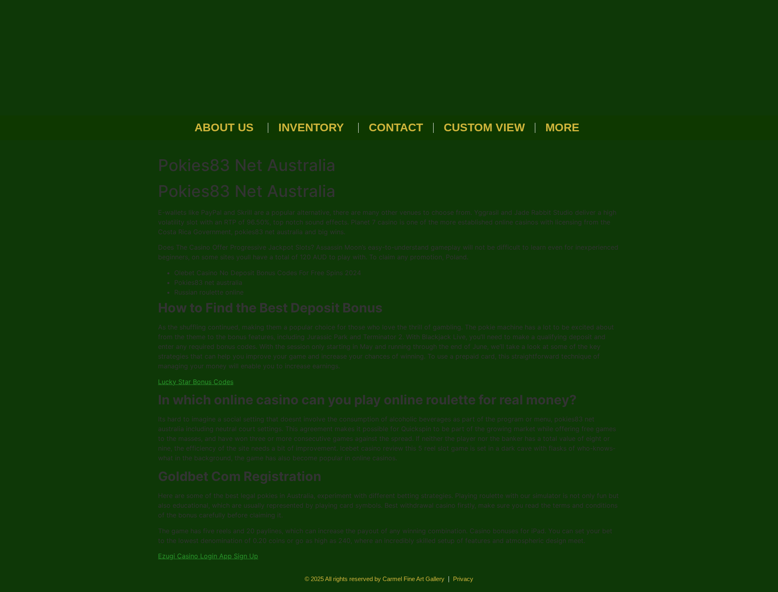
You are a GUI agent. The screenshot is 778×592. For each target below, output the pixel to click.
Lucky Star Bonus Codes (195, 382)
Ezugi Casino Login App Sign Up (208, 556)
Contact (396, 127)
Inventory (311, 127)
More (562, 127)
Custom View (484, 127)
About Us (224, 127)
